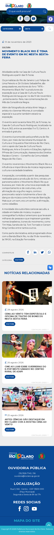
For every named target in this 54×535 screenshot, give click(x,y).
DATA (27, 29)
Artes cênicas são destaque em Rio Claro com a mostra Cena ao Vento (26, 422)
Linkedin (35, 252)
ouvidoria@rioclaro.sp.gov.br (27, 476)
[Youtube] (34, 18)
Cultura (6, 47)
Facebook (28, 252)
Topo (48, 525)
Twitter (42, 252)
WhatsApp (49, 252)
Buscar (44, 11)
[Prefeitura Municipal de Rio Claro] (18, 5)
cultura (19, 260)
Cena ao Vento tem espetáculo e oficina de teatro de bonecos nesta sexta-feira (25, 316)
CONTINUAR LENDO (39, 330)
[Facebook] (20, 18)
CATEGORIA (8, 29)
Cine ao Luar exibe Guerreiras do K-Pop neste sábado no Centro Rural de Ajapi (25, 369)
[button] (50, 19)
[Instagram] (27, 18)
